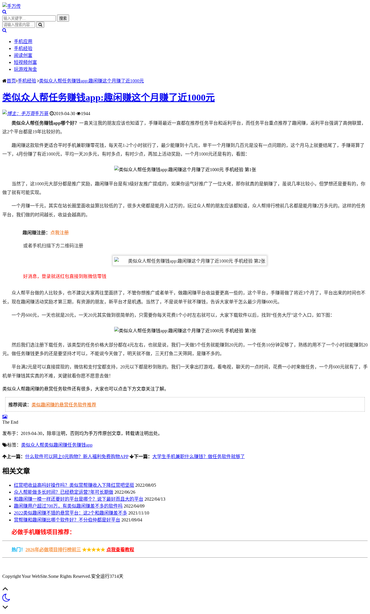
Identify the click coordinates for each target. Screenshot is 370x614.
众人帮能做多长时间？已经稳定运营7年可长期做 (63, 492)
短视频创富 (25, 62)
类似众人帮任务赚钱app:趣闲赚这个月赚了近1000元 (91, 80)
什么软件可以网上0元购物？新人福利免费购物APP (76, 456)
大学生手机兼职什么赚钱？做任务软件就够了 (198, 456)
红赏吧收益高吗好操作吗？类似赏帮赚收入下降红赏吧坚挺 (74, 485)
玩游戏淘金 (25, 69)
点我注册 (59, 232)
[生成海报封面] (4, 416)
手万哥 (42, 113)
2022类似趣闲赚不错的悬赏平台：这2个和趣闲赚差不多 (70, 512)
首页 (11, 80)
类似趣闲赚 (55, 444)
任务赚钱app (79, 444)
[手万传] (11, 6)
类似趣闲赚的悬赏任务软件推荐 (64, 404)
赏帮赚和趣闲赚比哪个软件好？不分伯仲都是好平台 (67, 519)
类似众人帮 (32, 444)
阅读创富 (23, 55)
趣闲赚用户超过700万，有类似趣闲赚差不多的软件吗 (68, 506)
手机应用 (23, 41)
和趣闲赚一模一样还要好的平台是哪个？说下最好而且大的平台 (78, 499)
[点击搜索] (4, 11)
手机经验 (23, 48)
